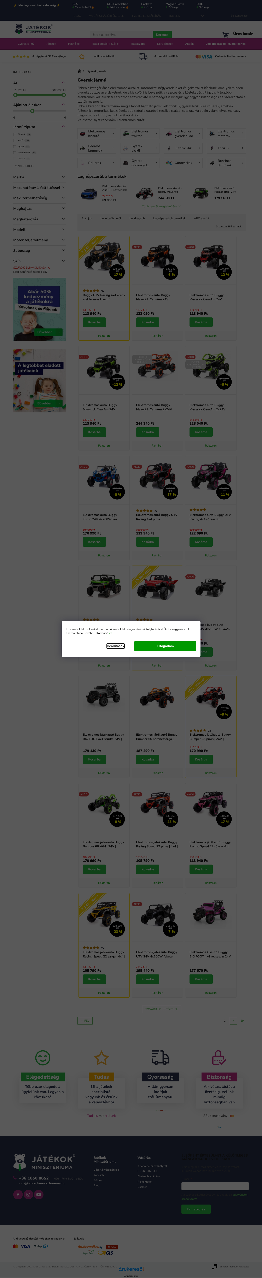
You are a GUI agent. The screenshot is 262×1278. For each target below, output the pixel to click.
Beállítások (115, 646)
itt (110, 633)
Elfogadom (165, 646)
